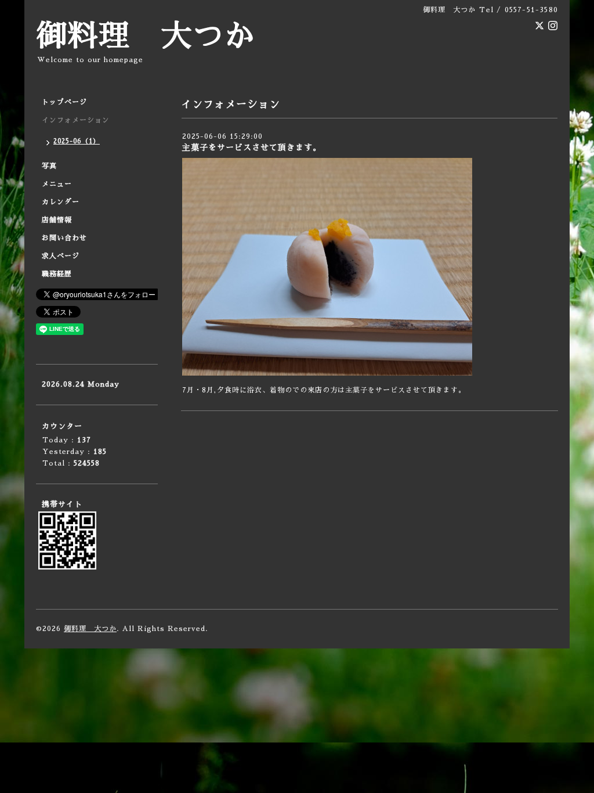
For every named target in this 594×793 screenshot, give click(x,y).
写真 (49, 166)
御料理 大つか (145, 36)
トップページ (64, 102)
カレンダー (60, 202)
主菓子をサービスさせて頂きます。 (251, 147)
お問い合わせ (64, 238)
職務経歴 (57, 274)
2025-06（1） (76, 141)
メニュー (57, 184)
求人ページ (60, 256)
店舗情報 (57, 220)
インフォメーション (76, 120)
